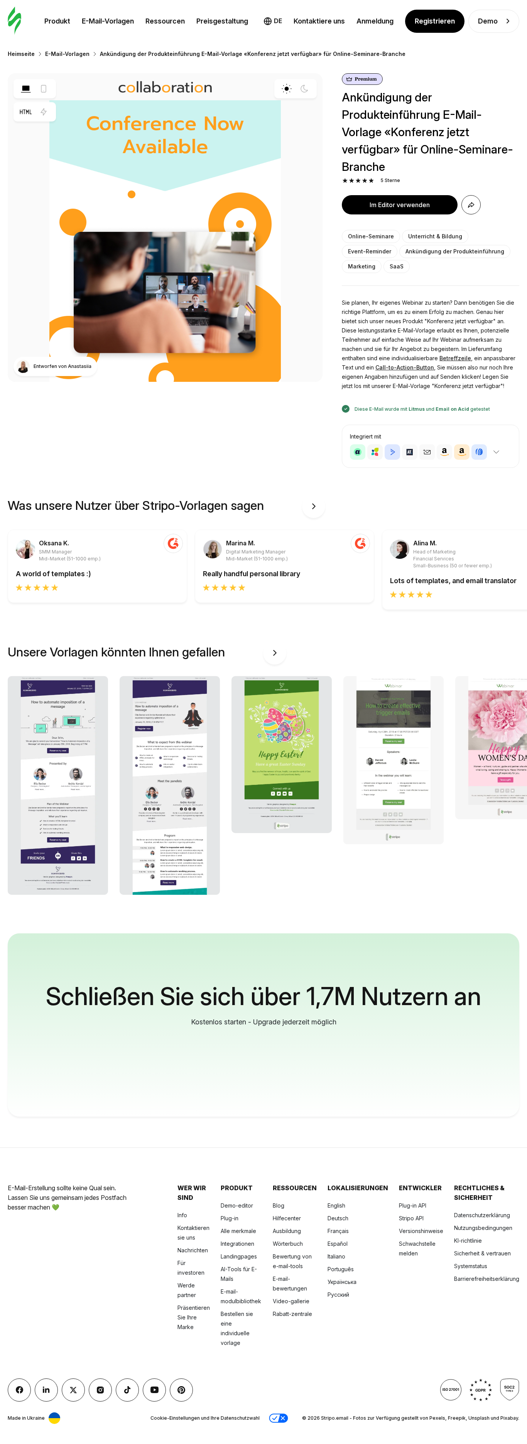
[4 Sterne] (364, 180)
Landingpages (239, 1256)
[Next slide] (313, 506)
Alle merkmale (238, 1231)
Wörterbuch (288, 1243)
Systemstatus (470, 1266)
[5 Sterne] (371, 180)
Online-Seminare (371, 236)
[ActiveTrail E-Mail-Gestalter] (409, 452)
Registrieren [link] (435, 21)
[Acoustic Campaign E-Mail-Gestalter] (357, 452)
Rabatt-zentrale (292, 1314)
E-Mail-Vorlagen (108, 21)
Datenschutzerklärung (482, 1215)
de (278, 21)
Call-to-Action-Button (404, 367)
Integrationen (237, 1243)
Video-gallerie (291, 1301)
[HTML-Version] (26, 111)
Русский (338, 1294)
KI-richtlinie (468, 1240)
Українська (342, 1282)
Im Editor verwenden (400, 205)
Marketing (361, 266)
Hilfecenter (287, 1218)
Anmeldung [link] (375, 21)
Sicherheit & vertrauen (482, 1253)
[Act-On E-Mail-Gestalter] (375, 452)
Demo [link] (488, 21)
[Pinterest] (181, 1390)
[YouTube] (154, 1390)
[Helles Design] (287, 88)
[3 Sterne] (358, 180)
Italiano (336, 1256)
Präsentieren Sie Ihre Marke (193, 1317)
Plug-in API (412, 1205)
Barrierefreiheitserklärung (486, 1278)
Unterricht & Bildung (435, 236)
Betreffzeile (455, 358)
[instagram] (100, 1390)
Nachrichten (192, 1250)
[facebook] (19, 1390)
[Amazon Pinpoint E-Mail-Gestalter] (444, 452)
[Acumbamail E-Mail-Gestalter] (427, 452)
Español (338, 1243)
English (336, 1205)
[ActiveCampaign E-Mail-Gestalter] (392, 452)
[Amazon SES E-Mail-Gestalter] (462, 452)
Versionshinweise (421, 1231)
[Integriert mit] (496, 452)
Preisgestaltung (222, 21)
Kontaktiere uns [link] (319, 21)
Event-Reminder (369, 251)
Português (341, 1269)
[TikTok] (127, 1390)
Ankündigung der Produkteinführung (454, 251)
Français (338, 1231)
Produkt (57, 21)
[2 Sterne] (351, 180)
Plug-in (229, 1218)
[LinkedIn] (46, 1390)
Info (182, 1215)
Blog (278, 1205)
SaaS (397, 266)
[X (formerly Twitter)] (73, 1390)
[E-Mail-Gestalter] (14, 21)
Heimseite (21, 54)
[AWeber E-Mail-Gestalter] (479, 452)
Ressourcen (165, 21)
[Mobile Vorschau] (43, 88)
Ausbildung (287, 1231)
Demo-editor (237, 1205)
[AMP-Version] (43, 111)
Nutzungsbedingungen (483, 1228)
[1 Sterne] (345, 180)
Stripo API (411, 1218)
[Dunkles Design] (304, 88)
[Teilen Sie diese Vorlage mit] (471, 204)
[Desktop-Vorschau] (26, 88)
